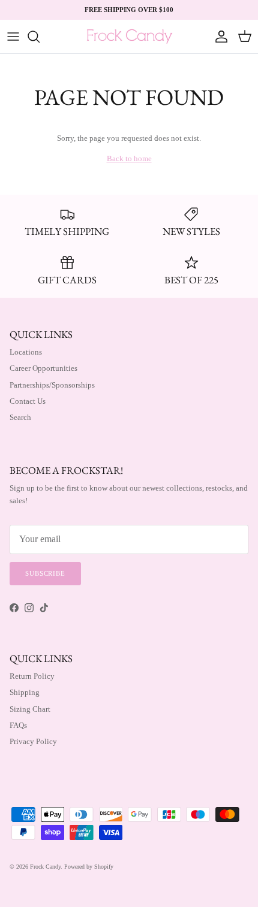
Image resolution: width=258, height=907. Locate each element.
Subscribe (45, 573)
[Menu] (13, 36)
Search (20, 417)
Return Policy (32, 676)
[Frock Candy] (129, 36)
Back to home (129, 158)
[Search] (39, 36)
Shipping (25, 692)
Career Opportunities (43, 368)
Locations (26, 351)
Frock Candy (45, 866)
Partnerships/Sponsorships (52, 384)
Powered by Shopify (88, 866)
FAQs (18, 725)
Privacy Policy (33, 741)
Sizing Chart (30, 709)
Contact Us (28, 401)
